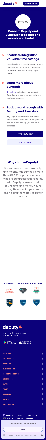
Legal (20, 415)
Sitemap (29, 418)
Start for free (31, 3)
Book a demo (25, 142)
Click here (11, 92)
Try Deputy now (25, 134)
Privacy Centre (31, 415)
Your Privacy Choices (15, 418)
